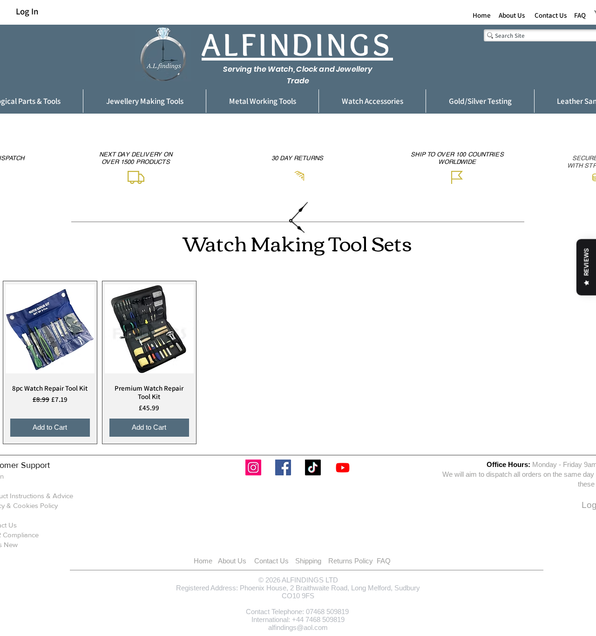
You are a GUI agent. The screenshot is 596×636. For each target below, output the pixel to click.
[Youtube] (343, 467)
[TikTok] (313, 467)
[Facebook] (283, 467)
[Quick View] (50, 329)
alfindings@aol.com (298, 627)
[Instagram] (253, 467)
